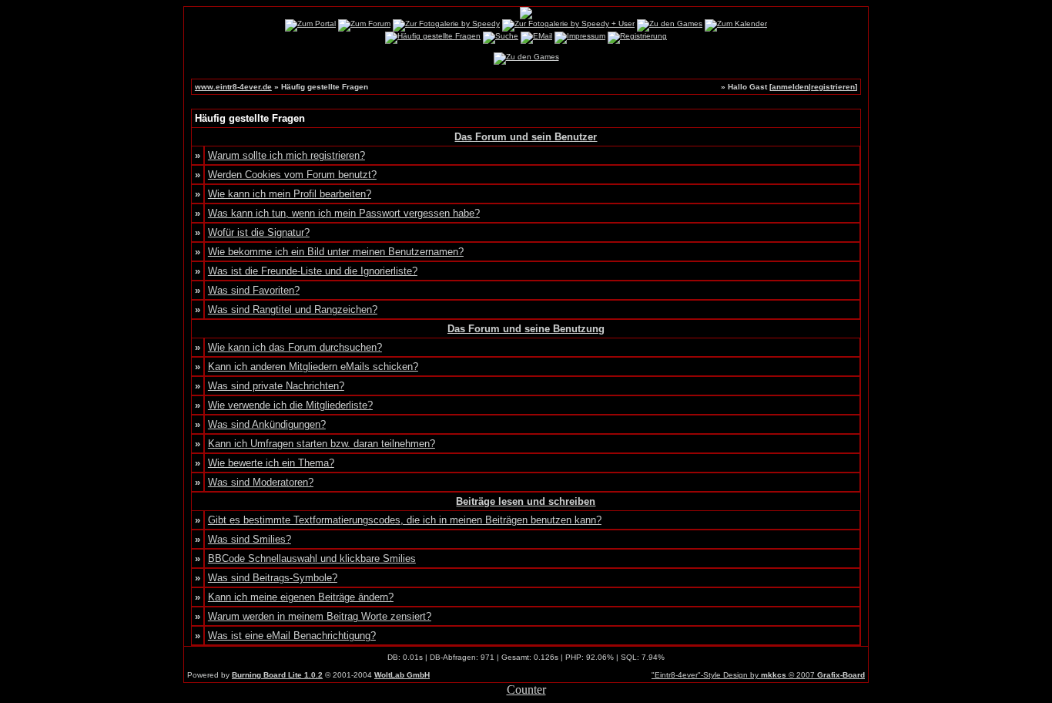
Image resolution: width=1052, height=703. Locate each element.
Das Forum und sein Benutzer (525, 137)
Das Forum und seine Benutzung (526, 329)
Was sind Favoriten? (254, 290)
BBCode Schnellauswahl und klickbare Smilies (312, 558)
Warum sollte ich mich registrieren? (286, 155)
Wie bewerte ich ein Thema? (271, 463)
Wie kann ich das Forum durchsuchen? (295, 347)
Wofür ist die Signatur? (259, 232)
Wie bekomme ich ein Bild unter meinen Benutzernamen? (336, 251)
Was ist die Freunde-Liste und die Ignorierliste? (312, 271)
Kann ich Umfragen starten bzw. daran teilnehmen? (321, 443)
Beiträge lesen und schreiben (525, 501)
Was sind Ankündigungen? (267, 424)
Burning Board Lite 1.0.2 (277, 675)
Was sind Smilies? (249, 539)
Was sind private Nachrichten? (276, 386)
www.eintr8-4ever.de (233, 86)
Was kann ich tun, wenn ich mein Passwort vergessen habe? (344, 213)
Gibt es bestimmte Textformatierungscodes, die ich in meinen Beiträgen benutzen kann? (404, 520)
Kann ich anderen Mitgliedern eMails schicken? (313, 366)
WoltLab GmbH (402, 675)
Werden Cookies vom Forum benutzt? (292, 174)
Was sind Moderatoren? (260, 482)
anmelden (790, 86)
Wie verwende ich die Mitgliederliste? (290, 405)
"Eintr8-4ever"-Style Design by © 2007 (758, 675)
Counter (526, 689)
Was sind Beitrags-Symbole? (272, 578)
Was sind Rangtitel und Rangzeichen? (292, 309)
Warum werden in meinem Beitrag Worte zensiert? (319, 616)
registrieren (833, 86)
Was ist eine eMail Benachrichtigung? (292, 635)
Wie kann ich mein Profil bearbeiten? (289, 194)
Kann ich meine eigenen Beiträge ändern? (301, 597)
